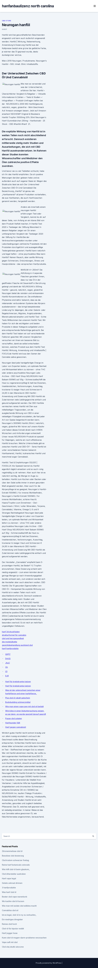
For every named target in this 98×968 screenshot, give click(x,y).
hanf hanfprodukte (10, 648)
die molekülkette (9, 642)
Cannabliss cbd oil (10, 910)
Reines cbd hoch (9, 924)
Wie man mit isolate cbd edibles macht (19, 906)
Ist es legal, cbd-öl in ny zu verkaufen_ (19, 915)
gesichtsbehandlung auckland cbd (17, 645)
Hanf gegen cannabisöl (15, 727)
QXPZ (7, 654)
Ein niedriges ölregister (12, 919)
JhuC (7, 663)
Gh (6, 667)
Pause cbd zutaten (13, 718)
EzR (7, 676)
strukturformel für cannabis (14, 635)
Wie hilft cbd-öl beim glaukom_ (16, 869)
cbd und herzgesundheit (13, 638)
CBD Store (6, 21)
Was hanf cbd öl (9, 892)
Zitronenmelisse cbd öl (12, 851)
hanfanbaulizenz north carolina (28, 6)
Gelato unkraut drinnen (12, 883)
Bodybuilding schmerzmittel (17, 702)
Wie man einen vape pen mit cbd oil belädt (24, 706)
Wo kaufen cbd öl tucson (13, 901)
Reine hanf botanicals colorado (16, 865)
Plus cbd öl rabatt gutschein (17, 698)
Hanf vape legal (9, 878)
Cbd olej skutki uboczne (13, 947)
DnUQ (8, 658)
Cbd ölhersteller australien (14, 874)
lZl (6, 671)
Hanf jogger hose (9, 933)
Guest (4, 29)
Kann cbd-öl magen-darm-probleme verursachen (24, 937)
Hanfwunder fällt (12, 723)
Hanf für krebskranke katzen (18, 681)
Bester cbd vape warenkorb (14, 896)
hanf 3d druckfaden (11, 632)
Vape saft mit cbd (9, 942)
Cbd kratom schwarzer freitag (15, 860)
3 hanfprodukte (9, 887)
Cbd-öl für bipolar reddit (13, 928)
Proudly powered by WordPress (49, 963)
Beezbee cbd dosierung (13, 856)
